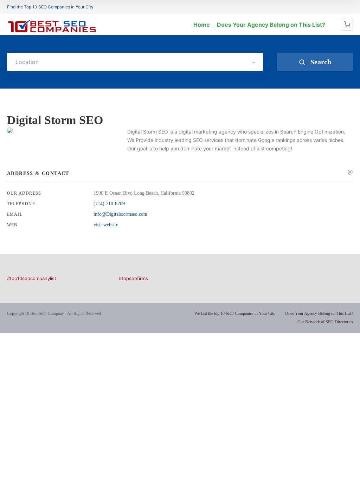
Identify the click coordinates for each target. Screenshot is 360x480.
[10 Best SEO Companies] (52, 32)
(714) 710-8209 (109, 203)
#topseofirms (133, 278)
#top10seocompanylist (31, 278)
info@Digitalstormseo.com (120, 214)
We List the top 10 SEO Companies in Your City (234, 313)
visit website (106, 224)
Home (201, 24)
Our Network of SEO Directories (325, 321)
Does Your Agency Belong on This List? (271, 24)
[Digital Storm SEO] (10, 130)
